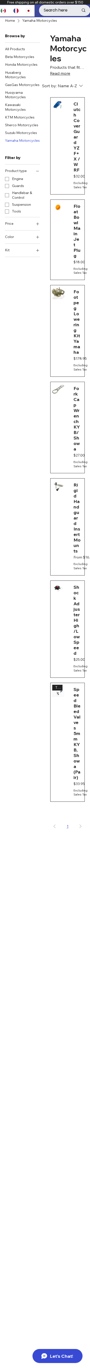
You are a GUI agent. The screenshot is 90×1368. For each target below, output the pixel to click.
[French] (16, 10)
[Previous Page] (55, 826)
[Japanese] (28, 10)
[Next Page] (81, 826)
